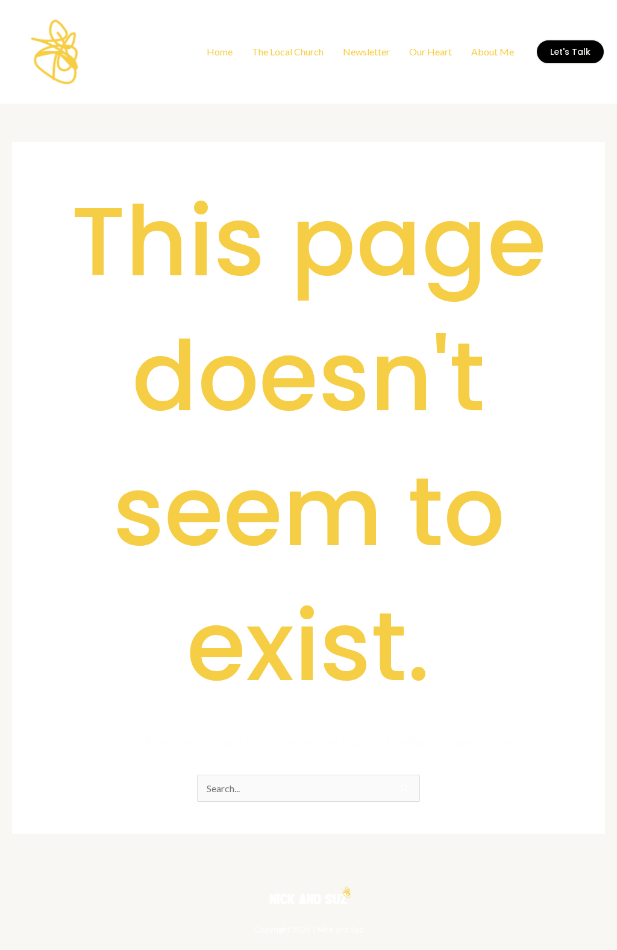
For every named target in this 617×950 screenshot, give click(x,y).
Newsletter (366, 51)
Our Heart (430, 51)
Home (220, 51)
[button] (570, 51)
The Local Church (288, 51)
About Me (492, 51)
